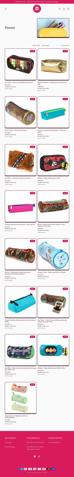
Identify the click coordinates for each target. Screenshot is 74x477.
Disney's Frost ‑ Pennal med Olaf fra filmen (52, 272)
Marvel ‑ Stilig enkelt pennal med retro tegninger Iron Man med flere (18, 273)
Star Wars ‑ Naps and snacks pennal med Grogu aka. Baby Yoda (20, 368)
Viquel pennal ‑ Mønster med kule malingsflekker (16, 416)
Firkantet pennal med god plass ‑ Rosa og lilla (20, 224)
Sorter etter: (36, 45)
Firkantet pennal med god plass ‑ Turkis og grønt (52, 131)
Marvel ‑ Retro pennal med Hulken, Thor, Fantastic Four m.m (51, 225)
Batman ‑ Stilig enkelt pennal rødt (49, 178)
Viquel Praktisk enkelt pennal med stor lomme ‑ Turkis (20, 320)
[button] (6, 9)
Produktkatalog (10, 447)
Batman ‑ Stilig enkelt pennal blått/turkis (51, 368)
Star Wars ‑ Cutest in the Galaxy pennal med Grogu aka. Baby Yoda (52, 320)
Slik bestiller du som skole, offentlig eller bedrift (35, 448)
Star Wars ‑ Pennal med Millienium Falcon (19, 82)
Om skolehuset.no (54, 442)
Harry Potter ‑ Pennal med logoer (16, 130)
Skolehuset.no (34, 472)
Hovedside (8, 442)
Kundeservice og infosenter (36, 442)
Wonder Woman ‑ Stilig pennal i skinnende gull (52, 83)
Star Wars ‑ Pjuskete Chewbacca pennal (18, 178)
